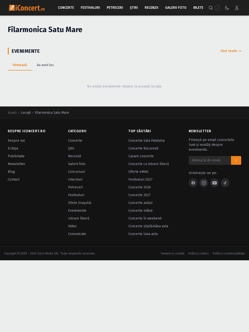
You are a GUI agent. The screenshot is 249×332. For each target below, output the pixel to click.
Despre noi (16, 141)
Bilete (198, 8)
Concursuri (76, 172)
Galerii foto (76, 164)
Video (72, 226)
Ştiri (134, 8)
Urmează (20, 65)
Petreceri (115, 8)
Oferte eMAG (138, 172)
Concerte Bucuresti (143, 148)
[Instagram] (203, 182)
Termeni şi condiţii (172, 253)
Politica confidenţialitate (229, 253)
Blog (11, 172)
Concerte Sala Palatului (146, 141)
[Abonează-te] (236, 160)
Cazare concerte (141, 156)
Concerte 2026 (139, 187)
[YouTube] (214, 182)
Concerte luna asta (143, 234)
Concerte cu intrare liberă (148, 164)
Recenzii (151, 8)
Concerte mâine (140, 211)
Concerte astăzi (140, 203)
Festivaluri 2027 (140, 179)
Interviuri (75, 179)
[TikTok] (225, 182)
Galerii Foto (176, 8)
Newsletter (16, 164)
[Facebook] (193, 182)
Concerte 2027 (139, 195)
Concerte (66, 8)
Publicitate (16, 156)
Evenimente (77, 211)
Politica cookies (198, 253)
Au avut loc (45, 65)
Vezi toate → (231, 51)
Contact (13, 179)
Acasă (12, 113)
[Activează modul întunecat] (227, 7)
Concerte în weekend (144, 218)
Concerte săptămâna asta (148, 226)
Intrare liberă (78, 218)
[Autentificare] (236, 7)
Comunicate (77, 234)
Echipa (13, 148)
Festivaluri (90, 8)
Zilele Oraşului (79, 203)
